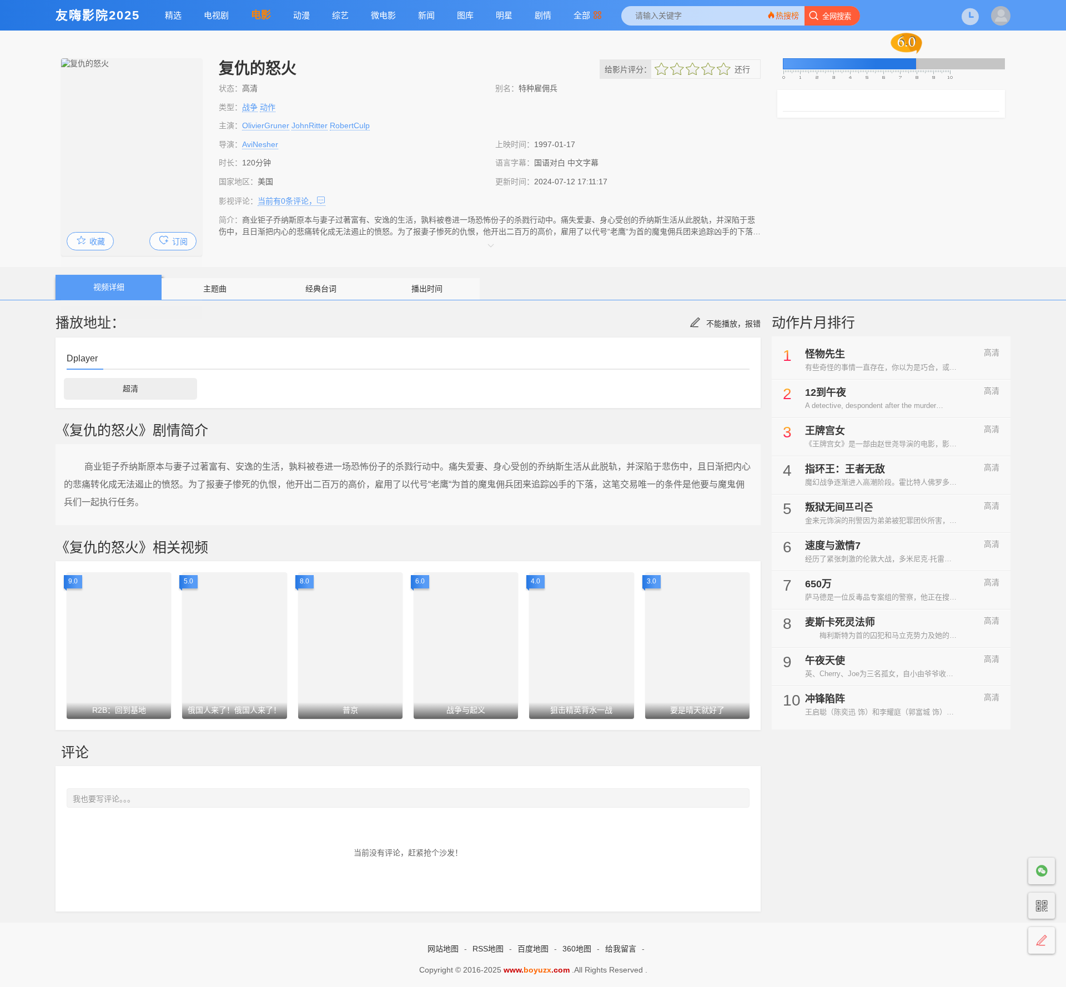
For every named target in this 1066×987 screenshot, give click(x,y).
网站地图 (443, 948)
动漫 (301, 15)
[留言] (1041, 941)
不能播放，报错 (733, 323)
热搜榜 (787, 15)
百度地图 (533, 948)
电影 (261, 15)
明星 (504, 15)
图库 (465, 15)
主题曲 (215, 288)
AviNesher (260, 144)
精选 (173, 15)
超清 (130, 388)
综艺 (340, 15)
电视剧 (216, 15)
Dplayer (82, 358)
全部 (582, 15)
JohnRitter (309, 125)
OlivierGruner (265, 125)
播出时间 (427, 288)
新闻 (426, 15)
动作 (267, 107)
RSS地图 (488, 948)
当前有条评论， (287, 201)
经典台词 (320, 288)
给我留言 (620, 948)
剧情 (543, 15)
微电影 (383, 15)
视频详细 (108, 287)
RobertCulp (350, 125)
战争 (250, 107)
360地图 (576, 948)
